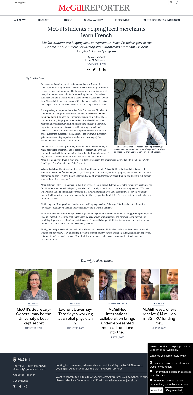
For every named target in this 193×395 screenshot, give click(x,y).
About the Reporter (24, 374)
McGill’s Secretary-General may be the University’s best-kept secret (33, 316)
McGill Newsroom (133, 365)
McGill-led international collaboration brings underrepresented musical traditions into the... (117, 321)
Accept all (156, 390)
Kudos (67, 20)
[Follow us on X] (15, 387)
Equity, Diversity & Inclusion (161, 20)
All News (20, 20)
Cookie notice (20, 380)
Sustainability (93, 20)
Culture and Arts (117, 303)
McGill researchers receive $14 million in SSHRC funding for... (159, 316)
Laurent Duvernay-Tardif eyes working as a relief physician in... (75, 316)
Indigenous (122, 20)
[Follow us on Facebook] (20, 387)
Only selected (174, 390)
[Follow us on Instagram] (25, 387)
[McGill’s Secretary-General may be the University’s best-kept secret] (33, 284)
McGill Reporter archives (108, 368)
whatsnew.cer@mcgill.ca (123, 380)
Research (44, 20)
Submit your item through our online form (136, 376)
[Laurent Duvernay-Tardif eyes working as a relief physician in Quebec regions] (75, 284)
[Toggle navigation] (133, 8)
